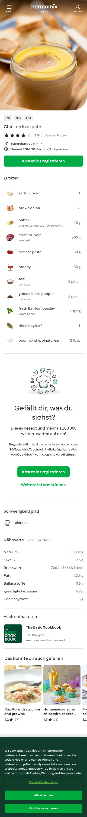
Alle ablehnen (43, 795)
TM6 (18, 117)
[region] (43, 777)
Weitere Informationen (43, 484)
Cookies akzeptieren (43, 808)
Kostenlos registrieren (43, 161)
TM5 (29, 117)
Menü (9, 11)
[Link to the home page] (44, 8)
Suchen (78, 11)
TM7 (8, 117)
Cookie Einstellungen (43, 782)
